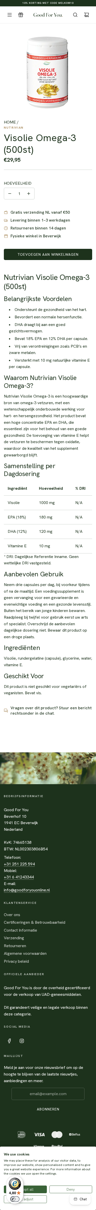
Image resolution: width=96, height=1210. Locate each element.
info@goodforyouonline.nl (27, 890)
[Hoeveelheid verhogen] (28, 193)
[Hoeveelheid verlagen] (9, 193)
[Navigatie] (9, 14)
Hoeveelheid (17, 183)
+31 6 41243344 (19, 877)
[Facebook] (9, 1040)
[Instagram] (21, 1040)
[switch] (14, 1199)
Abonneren (48, 1109)
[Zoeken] (75, 14)
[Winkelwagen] (86, 14)
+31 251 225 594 (19, 864)
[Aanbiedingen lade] (20, 14)
